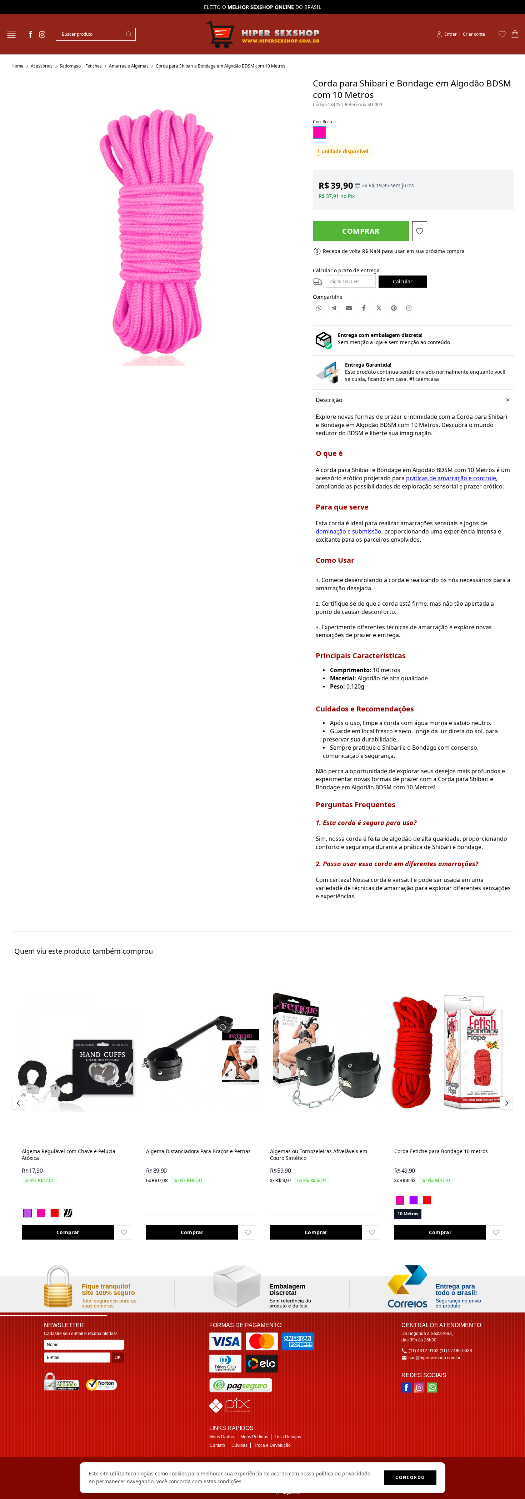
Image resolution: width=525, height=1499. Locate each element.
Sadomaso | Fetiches (81, 66)
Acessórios (41, 66)
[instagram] (42, 34)
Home (17, 66)
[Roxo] (413, 1200)
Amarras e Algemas (129, 66)
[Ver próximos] (505, 1103)
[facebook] (31, 34)
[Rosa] (41, 1213)
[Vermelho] (54, 1213)
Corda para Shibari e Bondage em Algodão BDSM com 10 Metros (220, 66)
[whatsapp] (432, 1388)
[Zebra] (68, 1213)
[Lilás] (27, 1213)
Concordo (410, 1477)
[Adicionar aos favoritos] (124, 1232)
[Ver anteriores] (19, 1103)
